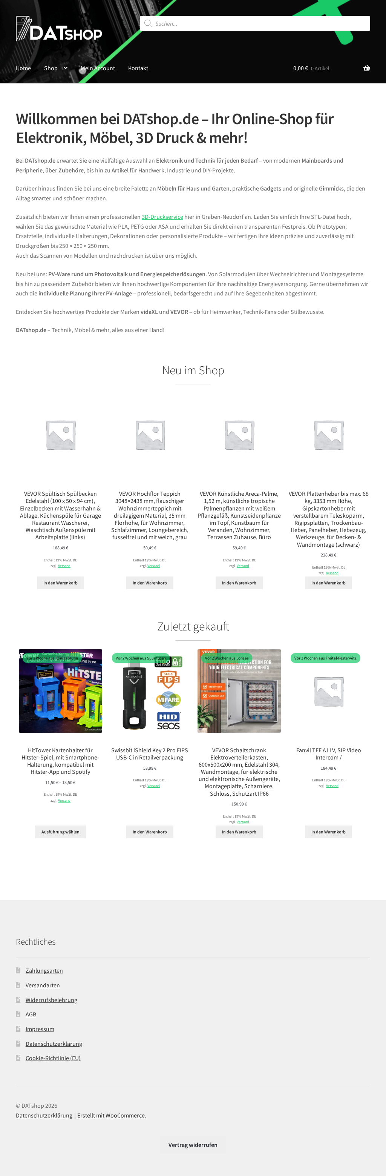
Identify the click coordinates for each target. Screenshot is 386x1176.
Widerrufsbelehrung (51, 1000)
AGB (31, 1014)
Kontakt (138, 68)
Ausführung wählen (60, 832)
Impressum (40, 1029)
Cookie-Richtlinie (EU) (53, 1058)
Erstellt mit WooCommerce (111, 1115)
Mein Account (98, 68)
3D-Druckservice (162, 216)
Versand (64, 566)
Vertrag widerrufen (193, 1144)
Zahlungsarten (44, 970)
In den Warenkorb (60, 583)
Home (23, 68)
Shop (51, 68)
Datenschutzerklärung (54, 1043)
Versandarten (43, 985)
